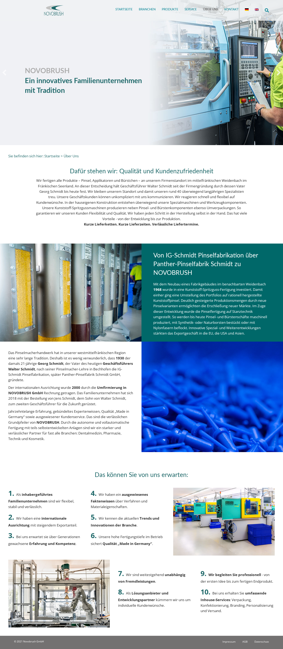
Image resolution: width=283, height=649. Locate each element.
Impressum (229, 641)
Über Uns (210, 9)
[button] (4, 72)
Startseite (124, 9)
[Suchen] (265, 10)
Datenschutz (261, 641)
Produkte (170, 9)
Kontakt (231, 9)
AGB (245, 641)
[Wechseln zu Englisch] (257, 7)
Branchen (147, 9)
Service (191, 9)
